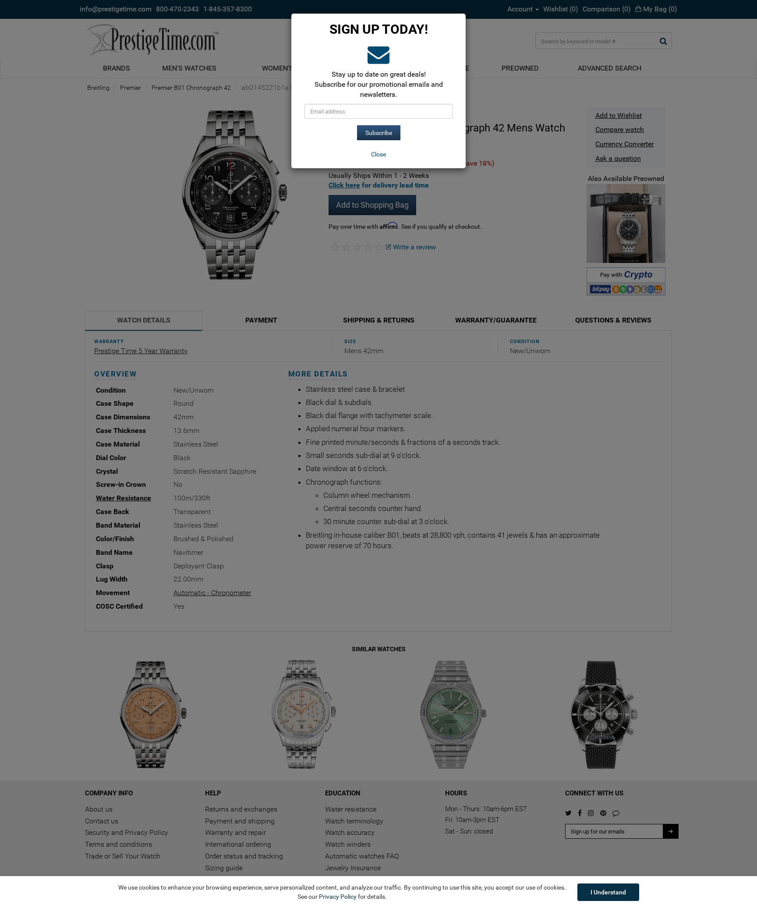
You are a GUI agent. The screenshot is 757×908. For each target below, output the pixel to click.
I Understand (608, 892)
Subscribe (379, 132)
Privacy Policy (338, 896)
